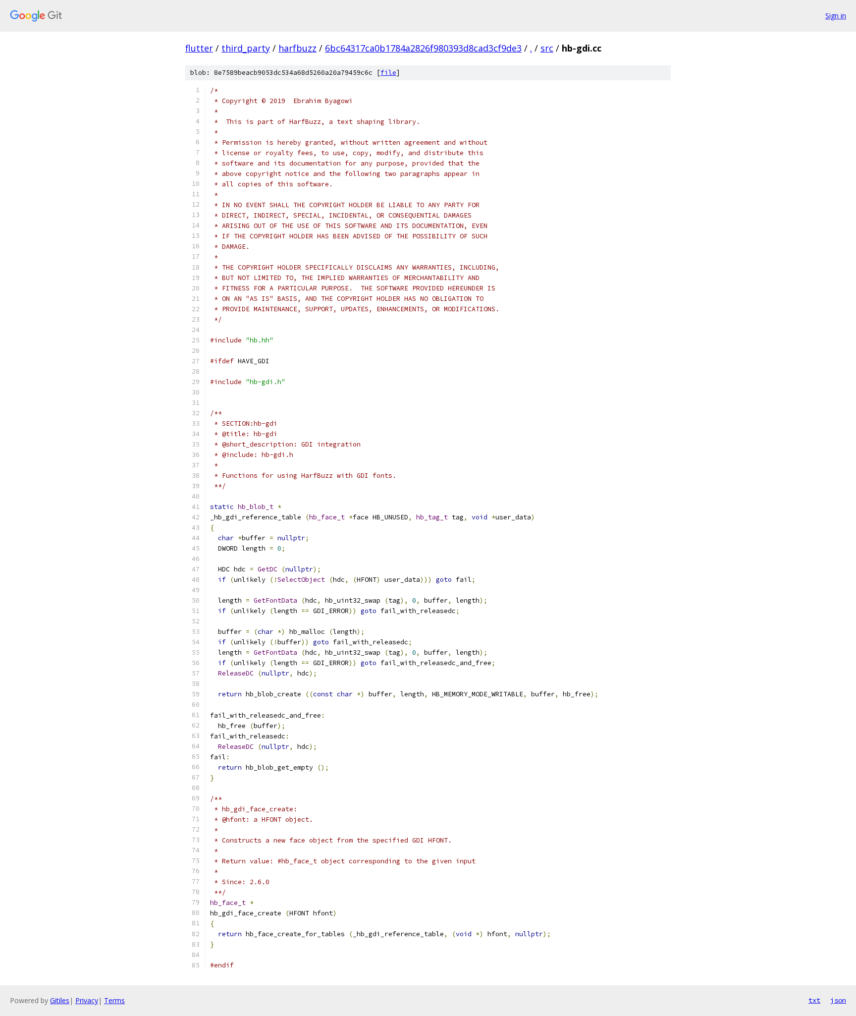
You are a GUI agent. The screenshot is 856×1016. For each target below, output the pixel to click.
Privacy (86, 1000)
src (546, 48)
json (838, 1000)
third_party (245, 48)
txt (814, 1000)
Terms (114, 1000)
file (388, 72)
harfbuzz (297, 48)
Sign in (835, 15)
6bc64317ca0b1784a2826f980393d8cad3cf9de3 (423, 48)
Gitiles (59, 1000)
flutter (199, 48)
